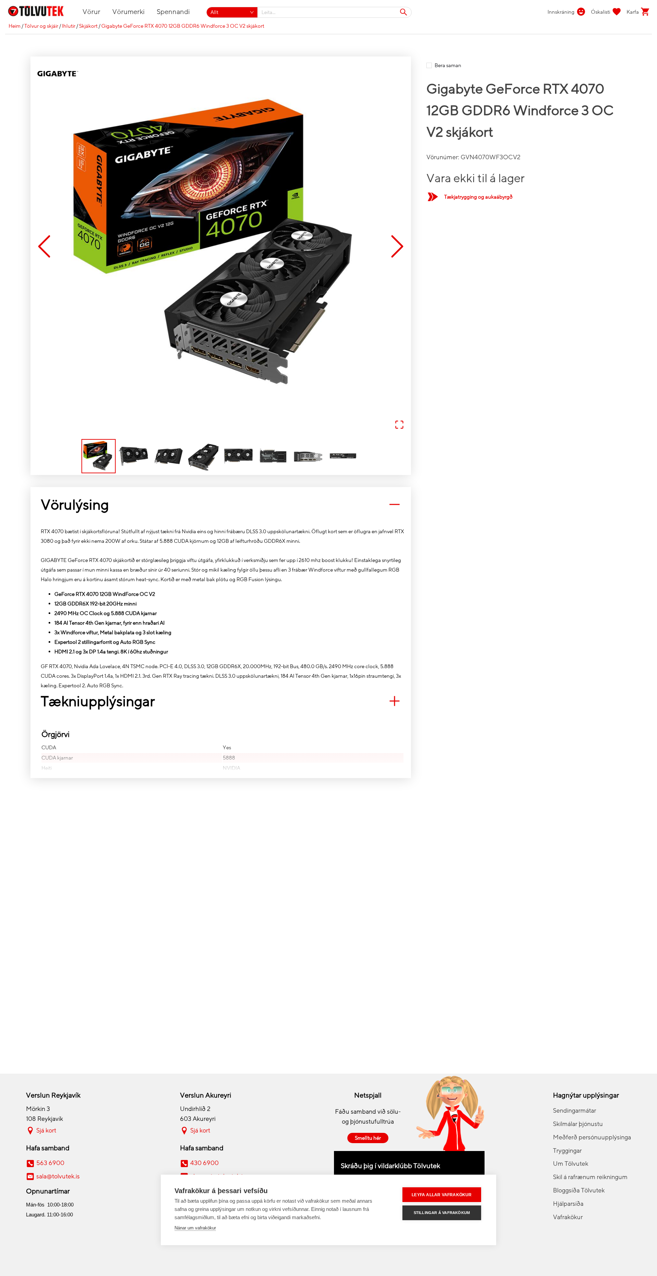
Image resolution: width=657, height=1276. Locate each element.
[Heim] (40, 12)
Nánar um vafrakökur (195, 1227)
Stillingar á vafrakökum (442, 1213)
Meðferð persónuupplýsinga (592, 1137)
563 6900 (50, 1163)
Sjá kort (46, 1130)
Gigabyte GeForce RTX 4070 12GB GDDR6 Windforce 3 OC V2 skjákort (182, 26)
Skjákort (88, 26)
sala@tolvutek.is (58, 1176)
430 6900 (204, 1163)
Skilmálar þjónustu (578, 1124)
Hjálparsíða (568, 1204)
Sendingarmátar (574, 1110)
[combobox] (335, 12)
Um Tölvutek (570, 1164)
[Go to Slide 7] (308, 456)
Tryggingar (567, 1151)
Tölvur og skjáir (41, 26)
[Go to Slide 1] (98, 456)
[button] (220, 247)
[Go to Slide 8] (343, 456)
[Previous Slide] (44, 247)
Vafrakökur (568, 1217)
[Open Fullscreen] (399, 425)
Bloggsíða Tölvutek (579, 1190)
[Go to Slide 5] (238, 456)
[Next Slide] (397, 247)
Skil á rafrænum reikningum (590, 1177)
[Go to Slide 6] (273, 456)
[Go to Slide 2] (133, 456)
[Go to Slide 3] (168, 456)
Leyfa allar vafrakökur (442, 1194)
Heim (15, 26)
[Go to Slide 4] (203, 456)
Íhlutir (68, 26)
